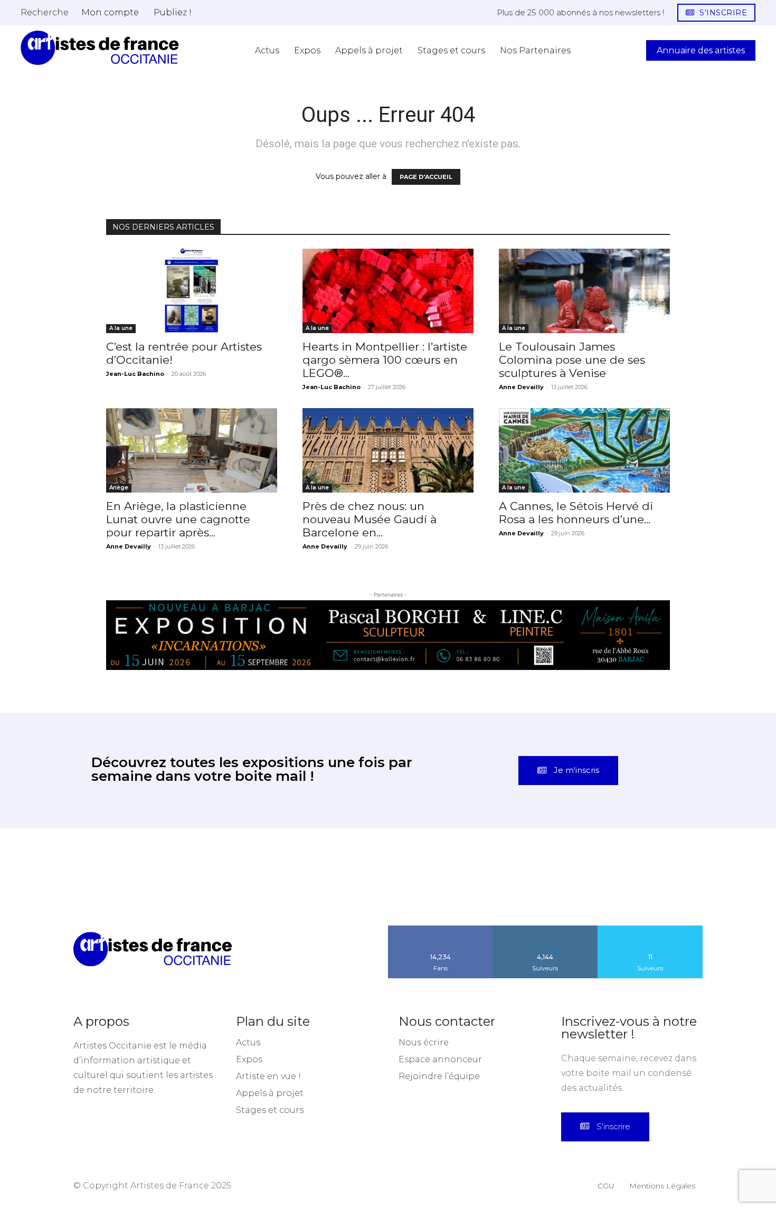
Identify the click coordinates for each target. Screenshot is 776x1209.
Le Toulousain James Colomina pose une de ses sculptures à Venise (572, 360)
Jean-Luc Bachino (135, 373)
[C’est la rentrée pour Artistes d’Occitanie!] (191, 291)
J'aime (440, 929)
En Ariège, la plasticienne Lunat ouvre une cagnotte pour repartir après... (178, 519)
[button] (45, 12)
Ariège (118, 487)
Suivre (545, 929)
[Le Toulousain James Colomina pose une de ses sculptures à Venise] (584, 291)
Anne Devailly (521, 387)
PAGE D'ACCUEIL (426, 177)
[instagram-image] (48, 876)
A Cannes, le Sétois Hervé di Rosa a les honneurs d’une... (576, 512)
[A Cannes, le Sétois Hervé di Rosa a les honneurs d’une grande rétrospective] (584, 450)
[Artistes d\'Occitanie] (100, 48)
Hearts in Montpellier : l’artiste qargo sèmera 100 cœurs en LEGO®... (384, 360)
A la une (121, 328)
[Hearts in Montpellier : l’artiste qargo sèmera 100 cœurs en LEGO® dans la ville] (388, 291)
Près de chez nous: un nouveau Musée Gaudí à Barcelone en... (369, 519)
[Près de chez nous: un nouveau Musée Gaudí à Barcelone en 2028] (388, 450)
